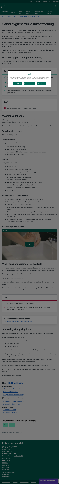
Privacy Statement (43, 79)
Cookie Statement (34, 79)
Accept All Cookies (18, 83)
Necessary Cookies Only (29, 83)
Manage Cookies (41, 83)
